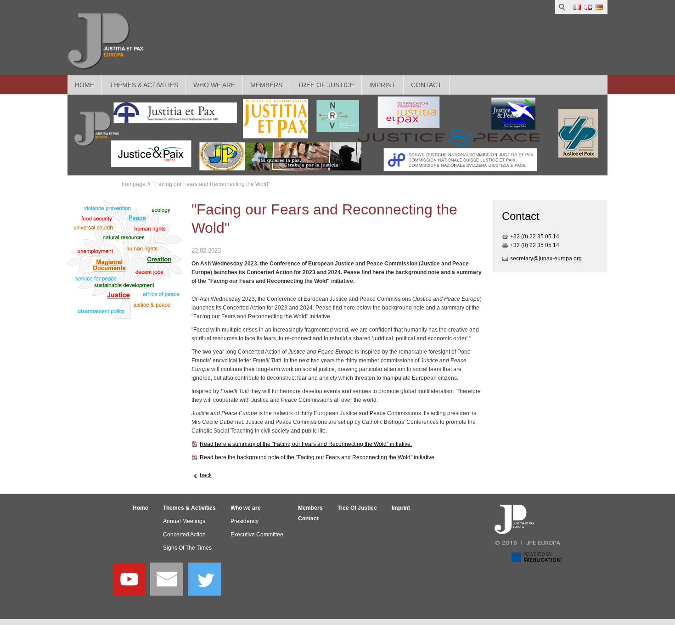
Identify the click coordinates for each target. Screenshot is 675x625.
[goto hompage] (105, 41)
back (206, 475)
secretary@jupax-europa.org (546, 258)
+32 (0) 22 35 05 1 (533, 236)
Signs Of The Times (187, 548)
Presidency (245, 521)
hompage (134, 184)
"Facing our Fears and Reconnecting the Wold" (211, 184)
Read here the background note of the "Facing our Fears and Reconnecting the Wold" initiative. (318, 457)
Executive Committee (257, 534)
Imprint (382, 85)
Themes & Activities (143, 85)
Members (266, 85)
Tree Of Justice (326, 85)
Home (84, 85)
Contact (426, 85)
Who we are (214, 85)
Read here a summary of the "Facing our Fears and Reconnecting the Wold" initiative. (306, 444)
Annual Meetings (184, 521)
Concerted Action (184, 534)
